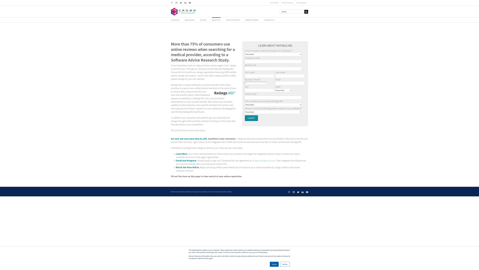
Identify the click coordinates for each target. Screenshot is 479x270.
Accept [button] (274, 264)
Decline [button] (285, 264)
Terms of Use (211, 192)
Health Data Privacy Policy (224, 192)
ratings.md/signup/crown (263, 160)
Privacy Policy (203, 192)
